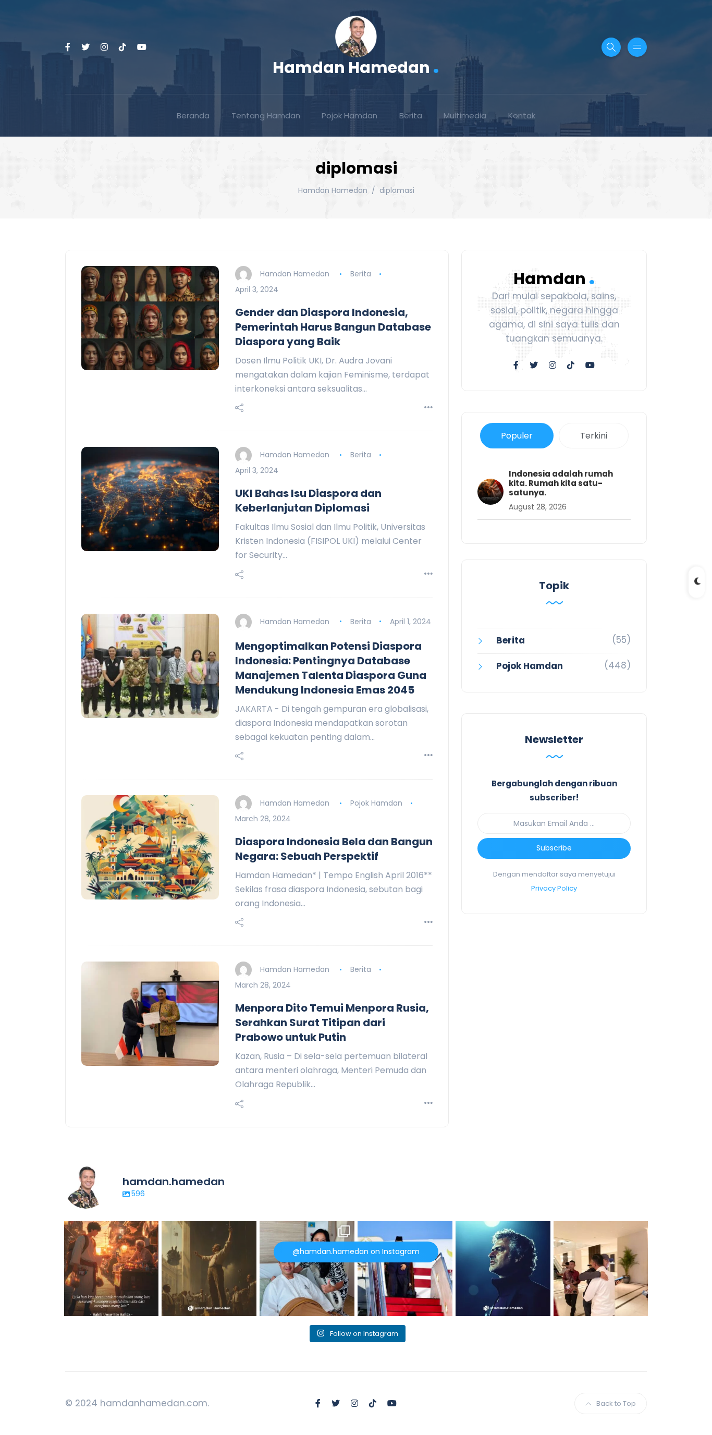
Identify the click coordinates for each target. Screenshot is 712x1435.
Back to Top (616, 1403)
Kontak (521, 115)
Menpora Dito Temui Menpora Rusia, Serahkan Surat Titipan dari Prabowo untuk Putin (332, 1022)
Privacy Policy (554, 888)
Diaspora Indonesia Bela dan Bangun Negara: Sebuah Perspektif (334, 849)
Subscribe (554, 848)
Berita (410, 115)
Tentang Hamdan (265, 115)
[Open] (111, 1268)
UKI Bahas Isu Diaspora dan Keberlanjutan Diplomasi (308, 500)
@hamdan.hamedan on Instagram (356, 1251)
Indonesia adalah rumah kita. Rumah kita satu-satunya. (561, 483)
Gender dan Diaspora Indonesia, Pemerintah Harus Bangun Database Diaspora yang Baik (333, 327)
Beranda (193, 115)
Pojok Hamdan (349, 115)
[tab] (517, 435)
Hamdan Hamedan (356, 66)
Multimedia (465, 115)
